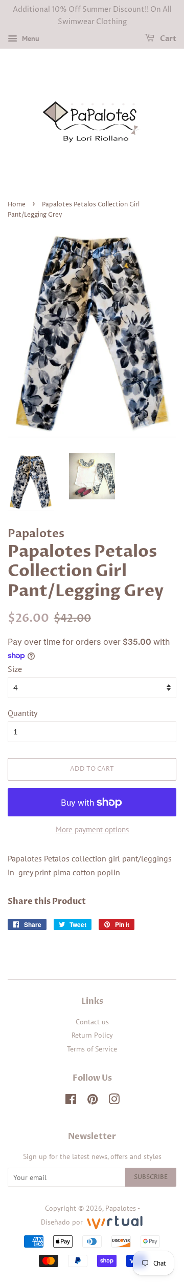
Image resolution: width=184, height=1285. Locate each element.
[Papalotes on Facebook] (71, 1101)
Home (17, 204)
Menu (29, 38)
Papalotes (120, 1208)
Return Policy (92, 1035)
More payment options (92, 829)
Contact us (92, 1021)
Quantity (22, 713)
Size (15, 669)
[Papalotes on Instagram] (114, 1101)
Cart (167, 39)
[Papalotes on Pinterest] (92, 1101)
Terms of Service (92, 1049)
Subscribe (151, 1177)
